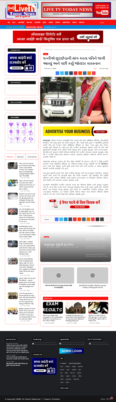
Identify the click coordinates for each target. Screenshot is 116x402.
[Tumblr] (71, 73)
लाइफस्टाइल (68, 378)
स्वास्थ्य (74, 22)
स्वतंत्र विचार (66, 22)
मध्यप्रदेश (79, 372)
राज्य (13, 22)
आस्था (61, 366)
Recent (10, 156)
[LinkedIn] (66, 73)
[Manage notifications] (111, 398)
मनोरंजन (57, 22)
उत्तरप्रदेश (67, 366)
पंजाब (61, 372)
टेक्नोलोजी (37, 22)
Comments (32, 156)
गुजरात (51, 49)
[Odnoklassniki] (89, 73)
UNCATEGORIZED (75, 363)
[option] (75, 244)
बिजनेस (66, 372)
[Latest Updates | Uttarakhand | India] (22, 10)
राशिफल (80, 375)
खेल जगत (29, 22)
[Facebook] (57, 73)
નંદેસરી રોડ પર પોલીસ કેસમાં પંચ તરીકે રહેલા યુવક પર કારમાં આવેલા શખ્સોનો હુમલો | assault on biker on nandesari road (97, 318)
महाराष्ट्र (68, 375)
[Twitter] (62, 73)
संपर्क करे (81, 22)
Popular (20, 156)
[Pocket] (94, 73)
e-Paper (63, 363)
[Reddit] (80, 73)
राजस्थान (74, 375)
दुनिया (44, 22)
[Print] (102, 219)
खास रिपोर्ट (21, 22)
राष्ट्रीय (51, 22)
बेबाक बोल (72, 372)
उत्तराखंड (74, 366)
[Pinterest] (75, 73)
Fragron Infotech (52, 398)
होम (8, 22)
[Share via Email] (97, 219)
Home (46, 49)
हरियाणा (67, 382)
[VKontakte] (84, 73)
